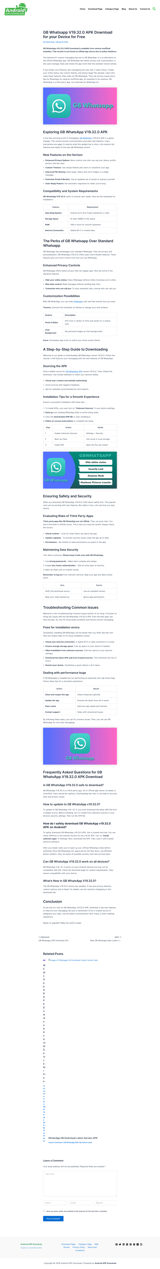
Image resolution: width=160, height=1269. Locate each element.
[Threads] (138, 1244)
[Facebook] (116, 1244)
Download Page (96, 9)
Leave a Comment (55, 1142)
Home (82, 9)
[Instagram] (134, 1244)
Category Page (112, 9)
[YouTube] (141, 1244)
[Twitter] (120, 1244)
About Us (133, 9)
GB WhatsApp (86, 138)
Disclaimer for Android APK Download (31, 1247)
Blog (124, 9)
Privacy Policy (79, 1247)
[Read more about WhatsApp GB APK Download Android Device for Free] (44, 960)
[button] (154, 9)
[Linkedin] (124, 1244)
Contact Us (145, 9)
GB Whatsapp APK (71, 1142)
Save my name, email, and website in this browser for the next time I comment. (76, 1211)
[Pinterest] (131, 1244)
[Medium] (127, 1244)
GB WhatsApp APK (74, 371)
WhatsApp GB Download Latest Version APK (73, 1138)
